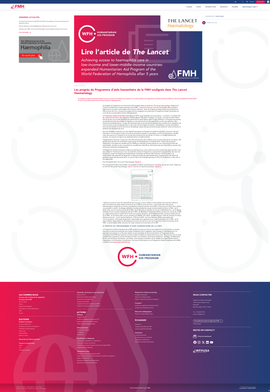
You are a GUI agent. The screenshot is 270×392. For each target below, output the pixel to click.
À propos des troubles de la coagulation (32, 297)
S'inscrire (252, 1)
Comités (21, 313)
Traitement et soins (83, 351)
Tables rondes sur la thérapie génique (86, 323)
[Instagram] (199, 342)
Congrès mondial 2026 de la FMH (143, 326)
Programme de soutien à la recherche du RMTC (88, 303)
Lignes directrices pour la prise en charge (87, 362)
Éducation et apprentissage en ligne (144, 314)
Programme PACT (81, 317)
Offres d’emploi (197, 324)
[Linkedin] (207, 342)
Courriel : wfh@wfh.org (198, 314)
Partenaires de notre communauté (143, 337)
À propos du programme (83, 330)
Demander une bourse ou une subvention (29, 326)
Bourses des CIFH (81, 294)
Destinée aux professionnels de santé (144, 307)
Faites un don (22, 331)
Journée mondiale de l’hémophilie (143, 329)
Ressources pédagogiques (143, 311)
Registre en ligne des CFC (83, 358)
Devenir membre (23, 333)
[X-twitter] (203, 342)
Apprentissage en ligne (249, 7)
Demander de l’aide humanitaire (27, 328)
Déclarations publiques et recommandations (88, 360)
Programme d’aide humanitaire (115, 116)
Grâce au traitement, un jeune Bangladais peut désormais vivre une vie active (38, 26)
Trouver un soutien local (25, 324)
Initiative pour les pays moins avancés (86, 343)
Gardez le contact (23, 335)
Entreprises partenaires (140, 335)
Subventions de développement (85, 299)
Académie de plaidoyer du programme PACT (88, 319)
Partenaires (138, 333)
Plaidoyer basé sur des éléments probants (87, 321)
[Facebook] (195, 342)
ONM (20, 311)
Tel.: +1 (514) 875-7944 (199, 312)
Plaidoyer (80, 315)
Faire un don (260, 1)
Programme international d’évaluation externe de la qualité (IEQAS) (93, 345)
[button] (241, 2)
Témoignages (80, 332)
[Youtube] (211, 342)
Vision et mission (23, 302)
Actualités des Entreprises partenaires (144, 342)
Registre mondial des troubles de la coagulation (147, 299)
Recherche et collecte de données (146, 292)
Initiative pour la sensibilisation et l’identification (89, 340)
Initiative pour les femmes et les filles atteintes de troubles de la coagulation (96, 356)
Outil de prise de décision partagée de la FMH (88, 353)
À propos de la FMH (25, 299)
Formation (138, 303)
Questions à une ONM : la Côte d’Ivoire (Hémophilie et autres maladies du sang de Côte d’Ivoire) (43, 29)
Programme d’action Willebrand (85, 347)
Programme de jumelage (83, 301)
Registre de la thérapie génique (143, 297)
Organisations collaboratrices (142, 339)
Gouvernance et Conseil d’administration (29, 308)
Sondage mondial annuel (141, 294)
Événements (138, 324)
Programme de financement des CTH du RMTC (89, 306)
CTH (20, 347)
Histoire (21, 304)
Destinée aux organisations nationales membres (146, 305)
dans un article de (155, 105)
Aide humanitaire (82, 328)
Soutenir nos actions (25, 322)
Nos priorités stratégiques (25, 306)
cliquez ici (138, 162)
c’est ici (130, 166)
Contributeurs (80, 334)
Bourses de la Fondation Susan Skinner (86, 297)
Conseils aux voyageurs (24, 350)
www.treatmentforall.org (122, 242)
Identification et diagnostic (85, 338)
